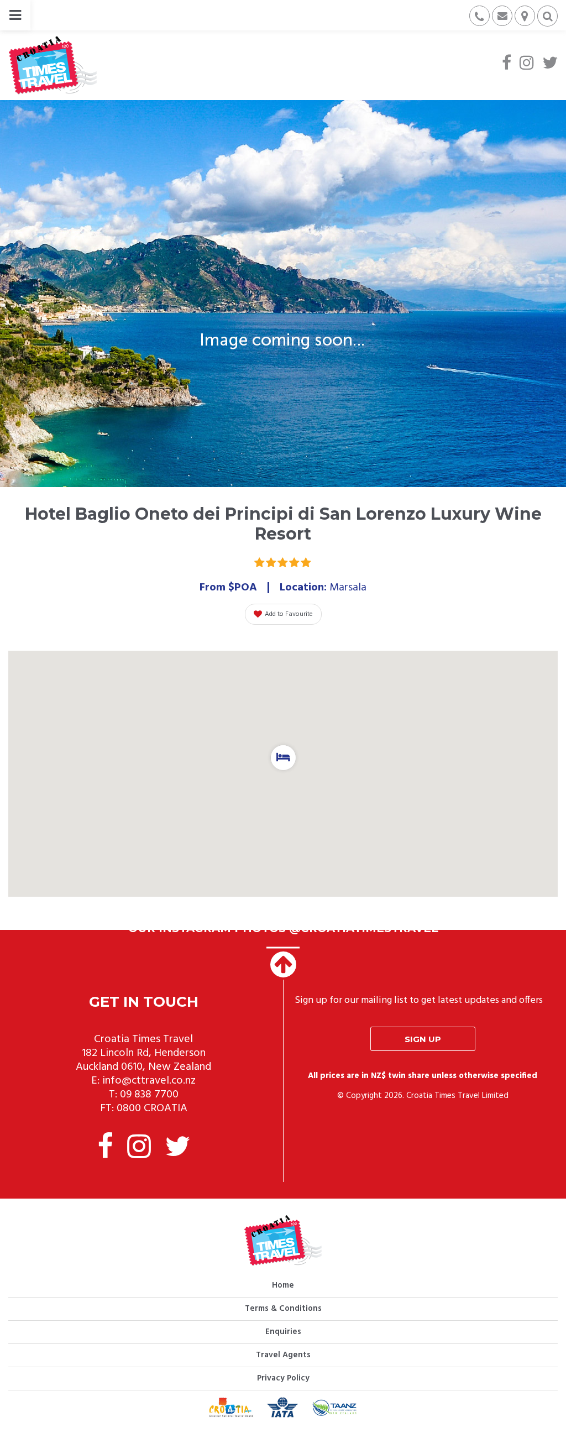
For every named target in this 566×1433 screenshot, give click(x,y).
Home (283, 1285)
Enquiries (283, 1331)
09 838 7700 (149, 1094)
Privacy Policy (283, 1378)
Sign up (423, 1039)
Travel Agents (283, 1355)
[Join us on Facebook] (506, 64)
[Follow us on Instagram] (527, 64)
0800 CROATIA (152, 1108)
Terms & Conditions (283, 1308)
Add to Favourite (289, 614)
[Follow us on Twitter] (550, 64)
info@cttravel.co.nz (149, 1081)
